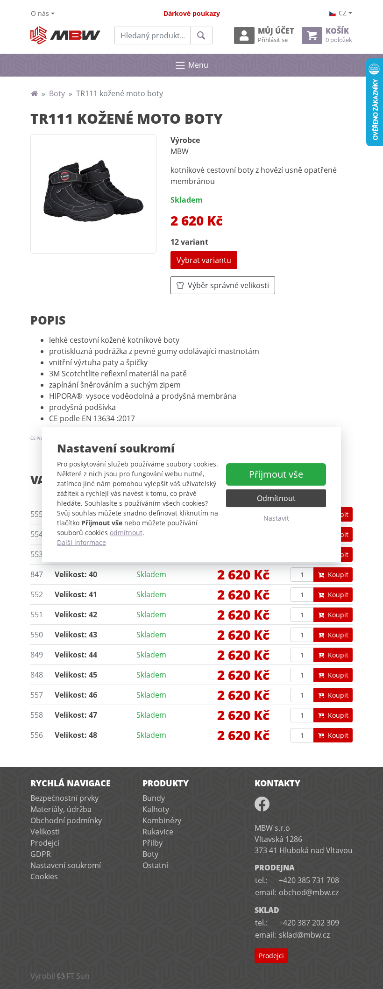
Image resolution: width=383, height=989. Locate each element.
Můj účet (276, 35)
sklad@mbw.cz (304, 935)
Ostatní (155, 865)
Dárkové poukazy (191, 13)
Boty (57, 93)
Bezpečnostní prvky (64, 798)
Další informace (81, 542)
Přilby (152, 843)
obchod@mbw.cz (309, 892)
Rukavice (157, 832)
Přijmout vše (276, 474)
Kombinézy (161, 820)
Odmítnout (276, 498)
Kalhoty (155, 809)
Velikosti (45, 832)
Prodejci (44, 843)
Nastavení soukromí (65, 865)
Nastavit (276, 518)
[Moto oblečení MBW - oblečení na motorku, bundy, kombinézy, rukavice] (34, 93)
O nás (40, 13)
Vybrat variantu (204, 260)
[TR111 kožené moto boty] (93, 193)
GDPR (40, 854)
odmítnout (126, 532)
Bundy (153, 798)
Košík (339, 35)
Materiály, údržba (61, 809)
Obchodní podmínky (66, 820)
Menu (198, 65)
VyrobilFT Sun (60, 976)
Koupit (338, 574)
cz (343, 12)
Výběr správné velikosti (228, 285)
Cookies (44, 876)
